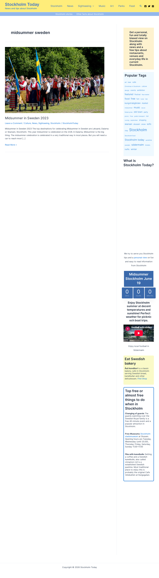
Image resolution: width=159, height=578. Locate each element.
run (147, 116)
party (146, 112)
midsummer (129, 108)
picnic (127, 116)
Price (131, 116)
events (133, 90)
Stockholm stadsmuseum (137, 435)
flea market (145, 94)
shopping (142, 120)
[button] (92, 6)
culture (144, 86)
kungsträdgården (133, 103)
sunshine (149, 140)
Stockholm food (130, 136)
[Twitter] (149, 6)
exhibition (141, 90)
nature (143, 108)
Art (112, 6)
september (134, 120)
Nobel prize (129, 112)
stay (126, 130)
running (127, 120)
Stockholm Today (22, 4)
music (137, 107)
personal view (140, 257)
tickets (147, 145)
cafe (134, 82)
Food (132, 6)
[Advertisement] (138, 207)
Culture (27, 123)
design (127, 90)
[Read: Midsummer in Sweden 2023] (54, 80)
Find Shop (142, 378)
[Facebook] (145, 6)
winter (134, 149)
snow (143, 124)
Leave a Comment (13, 123)
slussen (136, 124)
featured (129, 94)
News (70, 6)
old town (138, 112)
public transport (139, 116)
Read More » (11, 144)
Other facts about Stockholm (90, 14)
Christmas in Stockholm (132, 86)
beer (129, 82)
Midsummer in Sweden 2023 (27, 118)
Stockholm (56, 6)
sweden (127, 145)
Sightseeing (84, 6)
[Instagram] (153, 6)
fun (138, 99)
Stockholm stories (63, 14)
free (133, 98)
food (127, 98)
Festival (137, 94)
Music (102, 6)
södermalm (137, 144)
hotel (142, 99)
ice (146, 99)
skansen (128, 124)
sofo (149, 124)
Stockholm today (134, 139)
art (126, 82)
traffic (127, 149)
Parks (121, 6)
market (145, 103)
